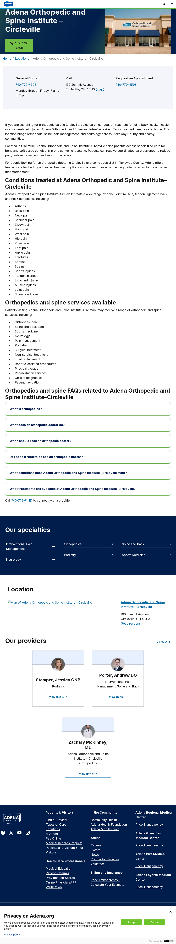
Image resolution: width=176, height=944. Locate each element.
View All (163, 642)
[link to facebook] (3, 832)
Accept (132, 922)
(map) (100, 89)
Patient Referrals (57, 873)
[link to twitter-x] (11, 832)
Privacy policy (12, 934)
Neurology (13, 559)
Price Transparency (149, 824)
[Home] (21, 818)
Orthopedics (72, 544)
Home (7, 58)
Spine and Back (133, 544)
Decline (154, 922)
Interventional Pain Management (19, 546)
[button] (164, 4)
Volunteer (97, 864)
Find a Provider (56, 820)
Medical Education (59, 868)
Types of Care (56, 824)
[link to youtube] (19, 832)
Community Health (104, 820)
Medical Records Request (64, 843)
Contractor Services (105, 859)
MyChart (52, 834)
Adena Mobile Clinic (105, 829)
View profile (56, 696)
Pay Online (53, 838)
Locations (22, 58)
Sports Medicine (133, 555)
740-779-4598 (21, 45)
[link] (80, 4)
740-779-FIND (21, 500)
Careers (96, 845)
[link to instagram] (28, 832)
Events (95, 850)
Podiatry (70, 555)
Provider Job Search (60, 878)
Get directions (131, 623)
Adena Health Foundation (109, 824)
